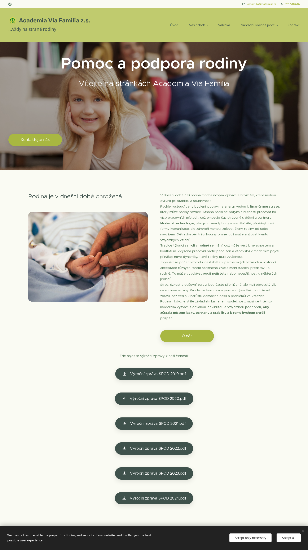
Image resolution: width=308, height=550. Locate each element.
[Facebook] (10, 4)
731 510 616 (292, 4)
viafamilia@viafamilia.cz (261, 4)
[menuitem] (176, 25)
